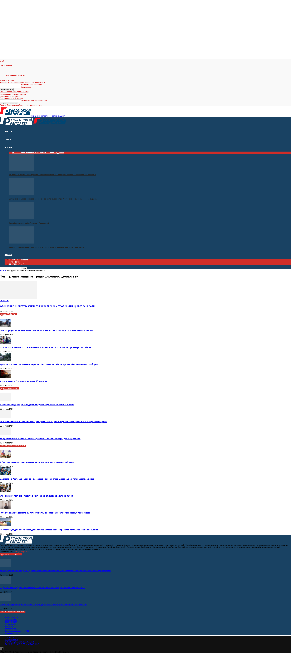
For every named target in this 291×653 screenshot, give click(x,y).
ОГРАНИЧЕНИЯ (11, 640)
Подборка (59, 153)
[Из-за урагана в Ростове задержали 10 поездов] (5, 377)
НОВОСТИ (8, 132)
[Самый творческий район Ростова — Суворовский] (21, 219)
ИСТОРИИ (8, 147)
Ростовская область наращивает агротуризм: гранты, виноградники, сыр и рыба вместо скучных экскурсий (53, 421)
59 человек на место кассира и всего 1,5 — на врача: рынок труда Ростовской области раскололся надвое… (53, 199)
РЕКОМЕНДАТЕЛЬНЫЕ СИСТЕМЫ (19, 642)
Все (10, 153)
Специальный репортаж (18, 260)
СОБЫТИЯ (9, 139)
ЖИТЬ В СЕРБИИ (14, 262)
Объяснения (49, 153)
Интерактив (17, 153)
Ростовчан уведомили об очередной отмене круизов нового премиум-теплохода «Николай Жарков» (49, 530)
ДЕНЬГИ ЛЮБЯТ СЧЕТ (16, 264)
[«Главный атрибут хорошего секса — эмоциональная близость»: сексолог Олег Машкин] (5, 600)
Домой (3, 270)
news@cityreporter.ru (21, 551)
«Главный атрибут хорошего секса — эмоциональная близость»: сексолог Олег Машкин (43, 604)
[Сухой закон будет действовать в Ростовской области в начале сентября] (5, 492)
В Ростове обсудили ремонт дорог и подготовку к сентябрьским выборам (37, 404)
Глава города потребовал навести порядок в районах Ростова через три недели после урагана (46, 330)
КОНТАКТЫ (9, 637)
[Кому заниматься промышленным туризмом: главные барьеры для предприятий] (5, 434)
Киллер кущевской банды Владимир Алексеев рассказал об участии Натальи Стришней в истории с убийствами (55, 570)
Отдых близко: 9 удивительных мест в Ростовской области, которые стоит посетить (42, 587)
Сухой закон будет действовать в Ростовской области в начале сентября (36, 496)
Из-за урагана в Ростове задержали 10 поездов (23, 381)
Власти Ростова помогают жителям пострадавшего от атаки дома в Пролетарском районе (45, 347)
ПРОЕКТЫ (8, 255)
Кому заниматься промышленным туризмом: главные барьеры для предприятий (40, 438)
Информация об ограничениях (13, 94)
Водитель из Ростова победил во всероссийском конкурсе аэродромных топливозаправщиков (47, 479)
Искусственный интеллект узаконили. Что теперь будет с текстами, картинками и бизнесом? (47, 247)
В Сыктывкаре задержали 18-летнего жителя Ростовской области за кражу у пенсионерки (45, 513)
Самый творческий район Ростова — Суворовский (29, 223)
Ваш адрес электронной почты (34, 100)
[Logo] (16, 125)
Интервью (27, 153)
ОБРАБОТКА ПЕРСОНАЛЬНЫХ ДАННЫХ (22, 644)
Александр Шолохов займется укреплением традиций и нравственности (47, 306)
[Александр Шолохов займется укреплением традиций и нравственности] (18, 299)
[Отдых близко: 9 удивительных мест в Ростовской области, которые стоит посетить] (5, 583)
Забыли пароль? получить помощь (14, 92)
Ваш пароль (26, 87)
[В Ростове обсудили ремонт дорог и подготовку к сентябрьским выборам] (5, 400)
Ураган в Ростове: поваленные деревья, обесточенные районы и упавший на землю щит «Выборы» (49, 364)
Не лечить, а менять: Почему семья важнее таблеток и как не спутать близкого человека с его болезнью (52, 175)
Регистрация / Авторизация (15, 75)
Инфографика (38, 153)
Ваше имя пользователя (31, 85)
